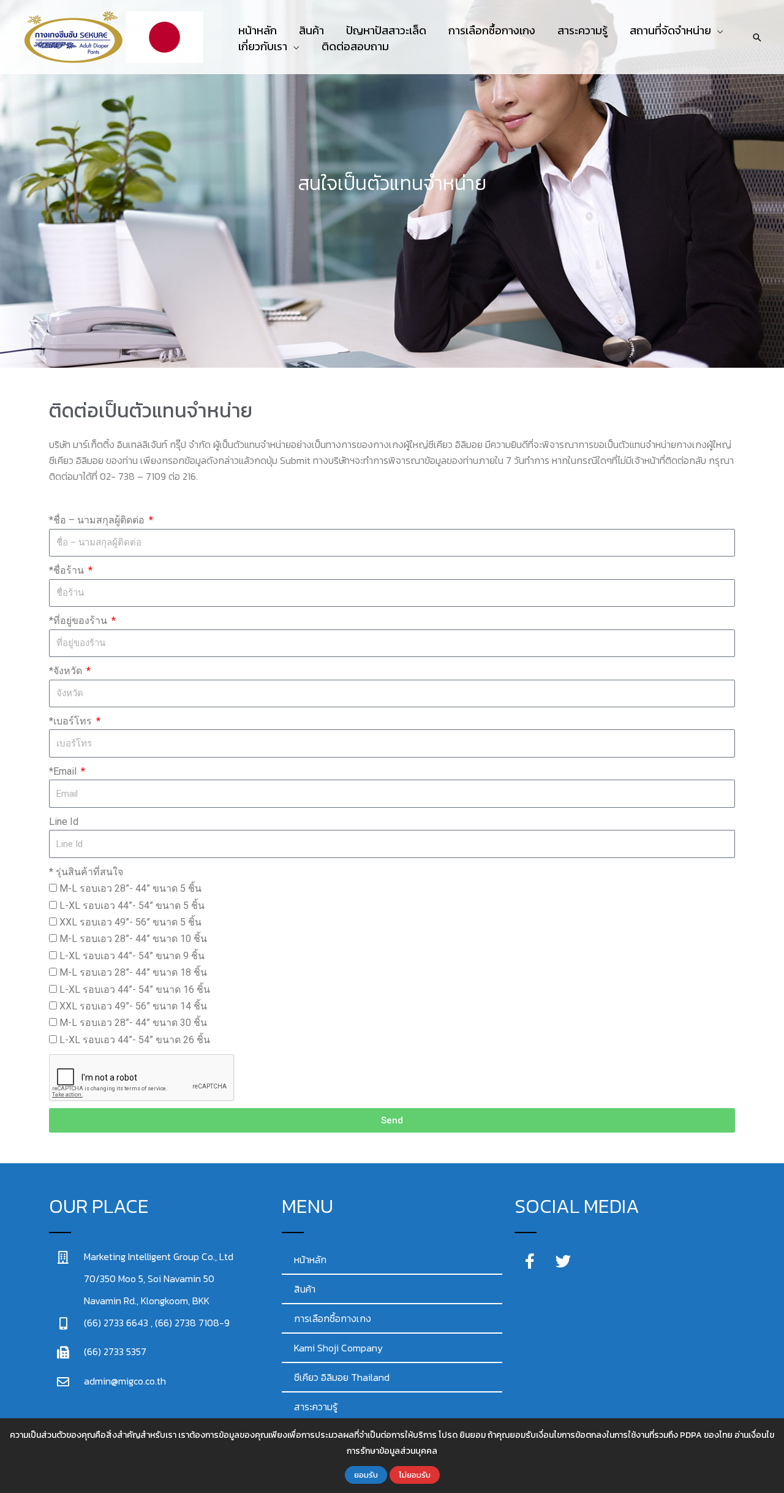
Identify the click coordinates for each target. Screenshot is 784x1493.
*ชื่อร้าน (67, 570)
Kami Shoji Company (338, 1347)
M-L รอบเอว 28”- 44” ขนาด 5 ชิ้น (130, 888)
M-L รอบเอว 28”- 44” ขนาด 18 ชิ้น (133, 972)
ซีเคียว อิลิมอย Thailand (342, 1377)
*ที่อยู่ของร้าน (79, 620)
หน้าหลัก (310, 1259)
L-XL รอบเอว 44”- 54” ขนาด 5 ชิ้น (132, 905)
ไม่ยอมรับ (415, 1474)
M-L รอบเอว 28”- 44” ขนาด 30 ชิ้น (133, 1022)
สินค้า (304, 1289)
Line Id (63, 821)
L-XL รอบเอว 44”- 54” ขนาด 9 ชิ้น (132, 956)
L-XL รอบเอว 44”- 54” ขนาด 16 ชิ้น (134, 989)
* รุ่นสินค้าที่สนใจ (86, 872)
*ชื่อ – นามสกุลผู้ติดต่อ (98, 520)
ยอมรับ (366, 1474)
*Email (64, 771)
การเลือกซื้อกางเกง (332, 1318)
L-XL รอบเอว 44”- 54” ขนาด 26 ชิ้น (134, 1040)
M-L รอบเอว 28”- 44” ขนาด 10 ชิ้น (133, 938)
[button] (676, 31)
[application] (717, 31)
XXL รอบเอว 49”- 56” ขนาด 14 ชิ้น (133, 1006)
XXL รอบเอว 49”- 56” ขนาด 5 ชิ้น (130, 922)
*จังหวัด (67, 671)
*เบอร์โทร (71, 721)
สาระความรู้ (315, 1406)
